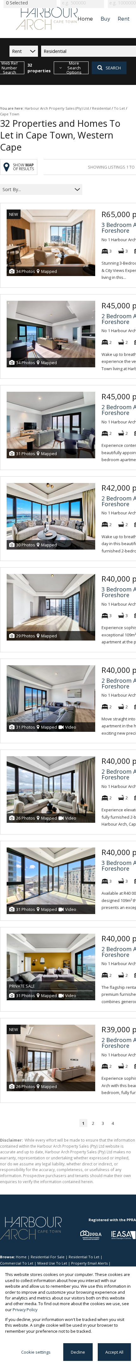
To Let (119, 108)
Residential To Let (84, 1256)
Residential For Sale (48, 1256)
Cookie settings (36, 1352)
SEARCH (113, 68)
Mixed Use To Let (52, 1263)
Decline (78, 1352)
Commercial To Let (16, 1263)
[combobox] (37, 190)
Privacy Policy (25, 1309)
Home (21, 1256)
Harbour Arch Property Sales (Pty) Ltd (57, 108)
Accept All (114, 1352)
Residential (101, 108)
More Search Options (74, 67)
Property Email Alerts (89, 1263)
